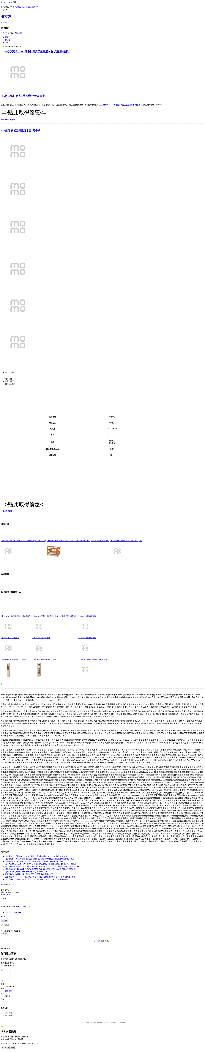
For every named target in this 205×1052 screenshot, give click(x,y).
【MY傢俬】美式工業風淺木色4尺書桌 (23, 95)
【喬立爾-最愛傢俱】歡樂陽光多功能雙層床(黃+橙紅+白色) (23, 541)
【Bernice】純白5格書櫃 (87, 616)
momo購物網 (103, 105)
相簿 (7, 37)
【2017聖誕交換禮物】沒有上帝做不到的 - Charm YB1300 (26, 872)
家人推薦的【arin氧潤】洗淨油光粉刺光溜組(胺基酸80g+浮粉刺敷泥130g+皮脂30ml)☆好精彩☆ (40, 864)
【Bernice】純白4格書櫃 (10, 638)
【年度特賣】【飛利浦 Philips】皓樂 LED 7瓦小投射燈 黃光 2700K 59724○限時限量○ (36, 879)
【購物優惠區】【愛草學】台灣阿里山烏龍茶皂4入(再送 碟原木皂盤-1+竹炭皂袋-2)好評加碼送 (40, 869)
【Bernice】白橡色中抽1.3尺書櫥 (13, 659)
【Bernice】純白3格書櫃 (41, 638)
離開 (12, 1048)
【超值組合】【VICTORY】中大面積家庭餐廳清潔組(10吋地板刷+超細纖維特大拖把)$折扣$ (39, 859)
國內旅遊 (17, 912)
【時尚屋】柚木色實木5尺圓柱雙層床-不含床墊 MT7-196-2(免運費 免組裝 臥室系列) (78, 541)
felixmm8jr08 (5, 894)
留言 (23, 906)
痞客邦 (18, 906)
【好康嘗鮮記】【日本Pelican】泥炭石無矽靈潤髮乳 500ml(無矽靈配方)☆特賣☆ (34, 861)
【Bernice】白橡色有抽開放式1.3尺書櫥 (92, 659)
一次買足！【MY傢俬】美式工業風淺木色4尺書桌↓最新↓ (37, 51)
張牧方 (6, 16)
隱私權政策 (114, 1022)
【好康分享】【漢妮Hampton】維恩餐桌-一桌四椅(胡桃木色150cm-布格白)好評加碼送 (37, 856)
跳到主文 (4, 22)
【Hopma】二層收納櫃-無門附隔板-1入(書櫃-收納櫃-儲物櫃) (54, 616)
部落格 (7, 40)
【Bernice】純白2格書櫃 (87, 638)
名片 (7, 42)
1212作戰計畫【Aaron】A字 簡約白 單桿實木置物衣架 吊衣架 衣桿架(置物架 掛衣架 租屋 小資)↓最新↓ (43, 867)
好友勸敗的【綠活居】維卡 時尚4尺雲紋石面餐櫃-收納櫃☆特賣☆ (30, 874)
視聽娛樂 (18, 33)
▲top (3, 916)
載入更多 (4, 920)
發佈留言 (4, 933)
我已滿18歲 (5, 1048)
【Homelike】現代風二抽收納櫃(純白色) (16, 616)
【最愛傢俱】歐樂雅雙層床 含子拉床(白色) (126, 541)
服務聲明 (123, 1022)
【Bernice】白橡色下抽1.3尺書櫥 (44, 659)
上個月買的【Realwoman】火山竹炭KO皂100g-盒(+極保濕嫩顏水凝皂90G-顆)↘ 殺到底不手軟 (40, 877)
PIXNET (86, 1022)
